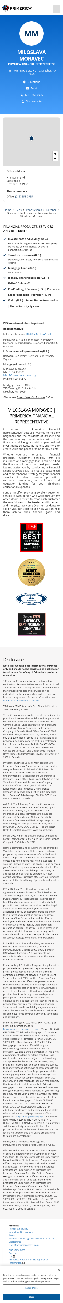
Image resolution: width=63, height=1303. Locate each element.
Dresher (51, 210)
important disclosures (31, 397)
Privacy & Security (18, 1228)
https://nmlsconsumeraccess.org (21, 1029)
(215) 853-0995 (34, 95)
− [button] (55, 159)
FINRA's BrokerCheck (39, 334)
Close (31, 1296)
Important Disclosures (21, 1232)
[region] (31, 1284)
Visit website (34, 101)
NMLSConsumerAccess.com (24, 1245)
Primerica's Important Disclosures (21, 700)
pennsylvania (34, 210)
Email (34, 88)
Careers (13, 1253)
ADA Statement (17, 1249)
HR (11, 1256)
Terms (12, 1235)
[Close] (59, 1270)
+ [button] (55, 154)
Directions (34, 82)
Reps (19, 210)
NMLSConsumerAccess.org (19, 375)
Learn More (31, 1287)
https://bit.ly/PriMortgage (29, 1116)
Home (7, 210)
